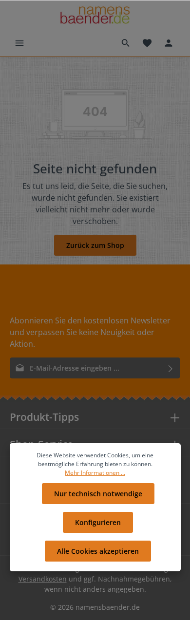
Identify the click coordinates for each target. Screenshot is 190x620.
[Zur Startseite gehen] (95, 14)
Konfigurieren (98, 522)
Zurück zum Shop (95, 245)
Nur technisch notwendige (98, 493)
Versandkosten (43, 578)
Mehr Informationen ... (95, 473)
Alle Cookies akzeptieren (98, 551)
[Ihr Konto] (168, 43)
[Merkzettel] (147, 43)
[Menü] (19, 43)
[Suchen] (125, 43)
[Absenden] (170, 367)
